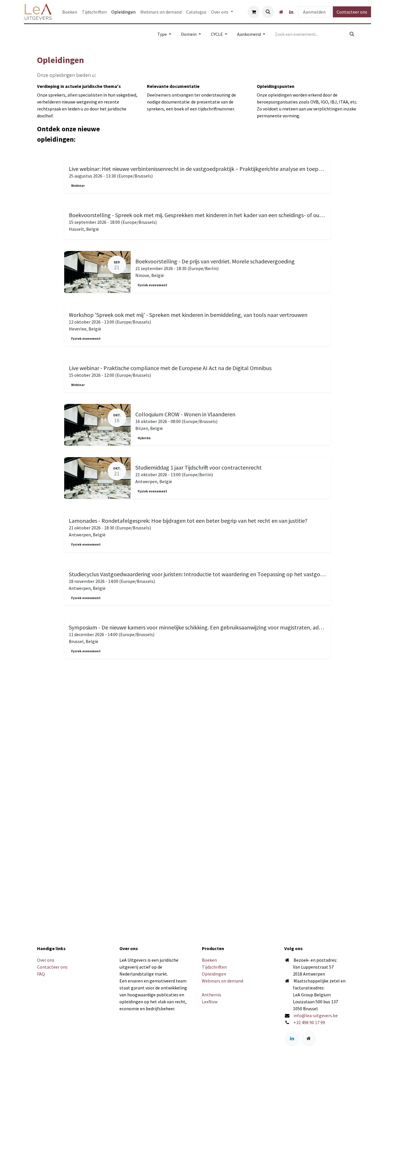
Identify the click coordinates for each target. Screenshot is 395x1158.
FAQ (41, 974)
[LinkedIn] (291, 11)
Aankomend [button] (249, 34)
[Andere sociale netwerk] (281, 11)
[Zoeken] (352, 34)
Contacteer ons (352, 12)
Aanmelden (314, 12)
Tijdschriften (214, 967)
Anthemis (211, 995)
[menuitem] (70, 12)
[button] (268, 12)
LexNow (209, 1001)
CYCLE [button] (217, 34)
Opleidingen (214, 974)
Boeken (209, 960)
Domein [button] (189, 34)
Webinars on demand (222, 981)
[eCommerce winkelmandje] (254, 12)
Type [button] (162, 34)
